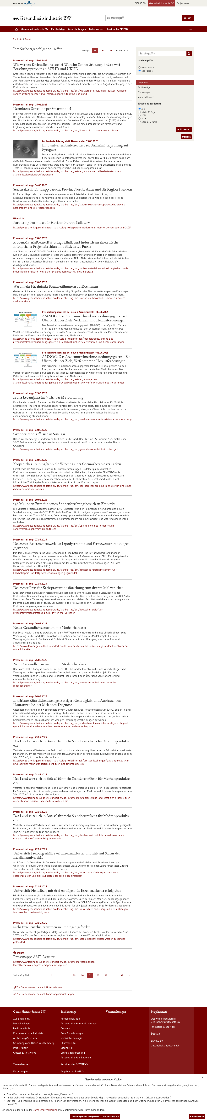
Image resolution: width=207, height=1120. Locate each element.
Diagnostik (66, 1047)
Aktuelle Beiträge (70, 1018)
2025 (144, 118)
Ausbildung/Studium (25, 1038)
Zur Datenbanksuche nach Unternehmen (39, 987)
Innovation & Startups (163, 1026)
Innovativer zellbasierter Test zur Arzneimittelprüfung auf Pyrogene (85, 148)
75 (112, 51)
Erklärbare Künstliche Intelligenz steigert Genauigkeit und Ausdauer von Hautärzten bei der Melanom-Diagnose (67, 703)
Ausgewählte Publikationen (76, 1057)
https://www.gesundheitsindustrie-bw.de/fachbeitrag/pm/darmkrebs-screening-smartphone (65, 130)
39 (74, 975)
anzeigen (186, 136)
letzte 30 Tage (148, 112)
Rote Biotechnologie (72, 1033)
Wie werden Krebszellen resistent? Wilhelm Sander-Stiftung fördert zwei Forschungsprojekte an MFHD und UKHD (66, 67)
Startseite (18, 39)
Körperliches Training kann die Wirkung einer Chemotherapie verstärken (67, 464)
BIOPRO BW (140, 3)
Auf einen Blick (21, 1018)
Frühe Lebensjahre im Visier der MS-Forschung (48, 398)
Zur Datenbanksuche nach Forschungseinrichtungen (45, 994)
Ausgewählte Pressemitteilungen (79, 1023)
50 (104, 51)
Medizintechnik (21, 1028)
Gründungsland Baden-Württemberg (33, 1043)
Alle (143, 108)
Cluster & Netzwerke (24, 1052)
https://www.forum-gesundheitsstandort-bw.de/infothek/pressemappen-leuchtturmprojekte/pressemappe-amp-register (54, 963)
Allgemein (143, 82)
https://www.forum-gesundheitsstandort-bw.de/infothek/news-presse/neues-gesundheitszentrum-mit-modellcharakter (71, 647)
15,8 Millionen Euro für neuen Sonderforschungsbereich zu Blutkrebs (64, 504)
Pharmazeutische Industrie (28, 1033)
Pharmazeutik (68, 1043)
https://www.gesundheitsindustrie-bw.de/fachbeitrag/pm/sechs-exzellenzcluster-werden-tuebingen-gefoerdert (69, 940)
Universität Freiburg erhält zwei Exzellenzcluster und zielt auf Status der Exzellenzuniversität (66, 856)
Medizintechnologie (71, 1038)
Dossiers (65, 1028)
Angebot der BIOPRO (72, 1071)
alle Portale (147, 70)
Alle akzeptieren (111, 1116)
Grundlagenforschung (73, 1052)
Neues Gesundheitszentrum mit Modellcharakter (49, 628)
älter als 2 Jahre (149, 121)
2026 (144, 115)
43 (106, 975)
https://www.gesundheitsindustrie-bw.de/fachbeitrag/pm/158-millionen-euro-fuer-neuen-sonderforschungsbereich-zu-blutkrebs (64, 527)
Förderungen (144, 92)
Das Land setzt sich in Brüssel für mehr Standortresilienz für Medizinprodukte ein (71, 744)
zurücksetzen (183, 129)
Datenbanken (96, 29)
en (191, 29)
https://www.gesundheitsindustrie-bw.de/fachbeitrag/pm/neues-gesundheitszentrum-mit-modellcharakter (64, 684)
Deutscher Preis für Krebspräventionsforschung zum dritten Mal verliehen (68, 588)
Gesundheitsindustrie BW (161, 3)
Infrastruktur (20, 1047)
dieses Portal (148, 67)
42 (98, 975)
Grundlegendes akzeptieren (85, 1116)
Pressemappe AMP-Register (33, 957)
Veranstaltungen (77, 29)
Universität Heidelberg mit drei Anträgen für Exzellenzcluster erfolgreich (67, 891)
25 (96, 51)
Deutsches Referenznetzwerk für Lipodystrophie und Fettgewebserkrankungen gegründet (71, 546)
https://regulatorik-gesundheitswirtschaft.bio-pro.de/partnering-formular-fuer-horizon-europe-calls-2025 (72, 227)
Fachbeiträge (58, 29)
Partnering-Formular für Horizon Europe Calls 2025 (52, 223)
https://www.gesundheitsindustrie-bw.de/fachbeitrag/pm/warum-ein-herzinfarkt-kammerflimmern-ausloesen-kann (69, 299)
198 (121, 975)
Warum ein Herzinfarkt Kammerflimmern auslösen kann (55, 287)
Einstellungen (197, 1116)
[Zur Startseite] (43, 18)
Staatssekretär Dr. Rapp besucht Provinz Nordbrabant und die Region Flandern (72, 190)
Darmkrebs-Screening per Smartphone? (42, 109)
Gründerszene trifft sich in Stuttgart (40, 434)
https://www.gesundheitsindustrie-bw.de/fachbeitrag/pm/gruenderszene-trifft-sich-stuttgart (65, 449)
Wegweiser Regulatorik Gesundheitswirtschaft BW (165, 1020)
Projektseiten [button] (183, 3)
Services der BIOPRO (117, 29)
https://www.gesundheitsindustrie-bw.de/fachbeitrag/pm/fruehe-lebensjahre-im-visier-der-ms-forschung (72, 419)
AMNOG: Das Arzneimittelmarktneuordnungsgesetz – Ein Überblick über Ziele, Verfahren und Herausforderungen (86, 318)
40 (82, 975)
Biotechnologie (21, 1023)
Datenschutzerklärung (45, 1109)
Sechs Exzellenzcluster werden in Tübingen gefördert (52, 927)
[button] (190, 104)
